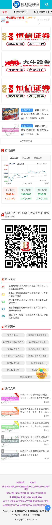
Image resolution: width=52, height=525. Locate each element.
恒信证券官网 (43, 19)
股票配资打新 (13, 362)
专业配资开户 (13, 349)
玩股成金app (13, 335)
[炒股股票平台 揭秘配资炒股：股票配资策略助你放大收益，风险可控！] (10, 129)
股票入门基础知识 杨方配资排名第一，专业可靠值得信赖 (28, 294)
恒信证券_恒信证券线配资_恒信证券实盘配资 (26, 493)
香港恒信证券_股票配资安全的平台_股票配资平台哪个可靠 (26, 487)
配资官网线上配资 (37, 342)
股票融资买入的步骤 (37, 356)
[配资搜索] (46, 4)
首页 (4, 12)
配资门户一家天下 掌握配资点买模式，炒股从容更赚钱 (28, 316)
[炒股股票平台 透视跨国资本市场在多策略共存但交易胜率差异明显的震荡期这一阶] (10, 113)
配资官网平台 (21, 12)
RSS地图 (25, 514)
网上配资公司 (13, 369)
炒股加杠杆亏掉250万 (13, 356)
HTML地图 (35, 514)
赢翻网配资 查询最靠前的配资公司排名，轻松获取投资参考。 (28, 287)
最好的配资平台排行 (37, 349)
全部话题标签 (26, 376)
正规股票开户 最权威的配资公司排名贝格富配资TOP (28, 301)
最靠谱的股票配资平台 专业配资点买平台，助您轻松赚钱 (28, 309)
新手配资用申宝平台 (37, 335)
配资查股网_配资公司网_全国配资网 (26, 497)
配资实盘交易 (37, 362)
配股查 (33, 482)
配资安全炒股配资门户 (13, 342)
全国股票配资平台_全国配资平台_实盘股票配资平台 (26, 505)
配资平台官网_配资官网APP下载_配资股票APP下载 (26, 501)
